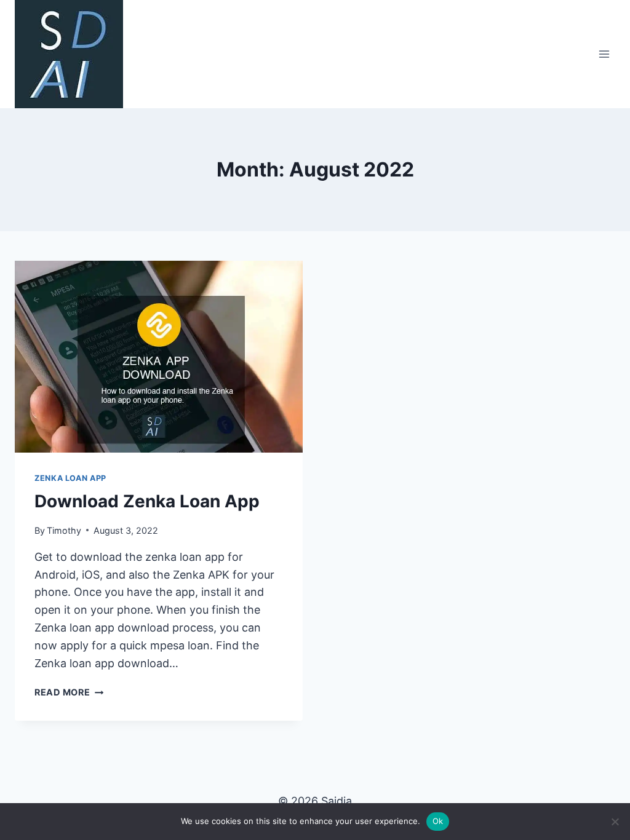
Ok (438, 821)
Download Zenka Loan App (147, 501)
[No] (614, 821)
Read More (68, 692)
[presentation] (159, 357)
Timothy (64, 530)
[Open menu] (603, 53)
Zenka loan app (70, 478)
